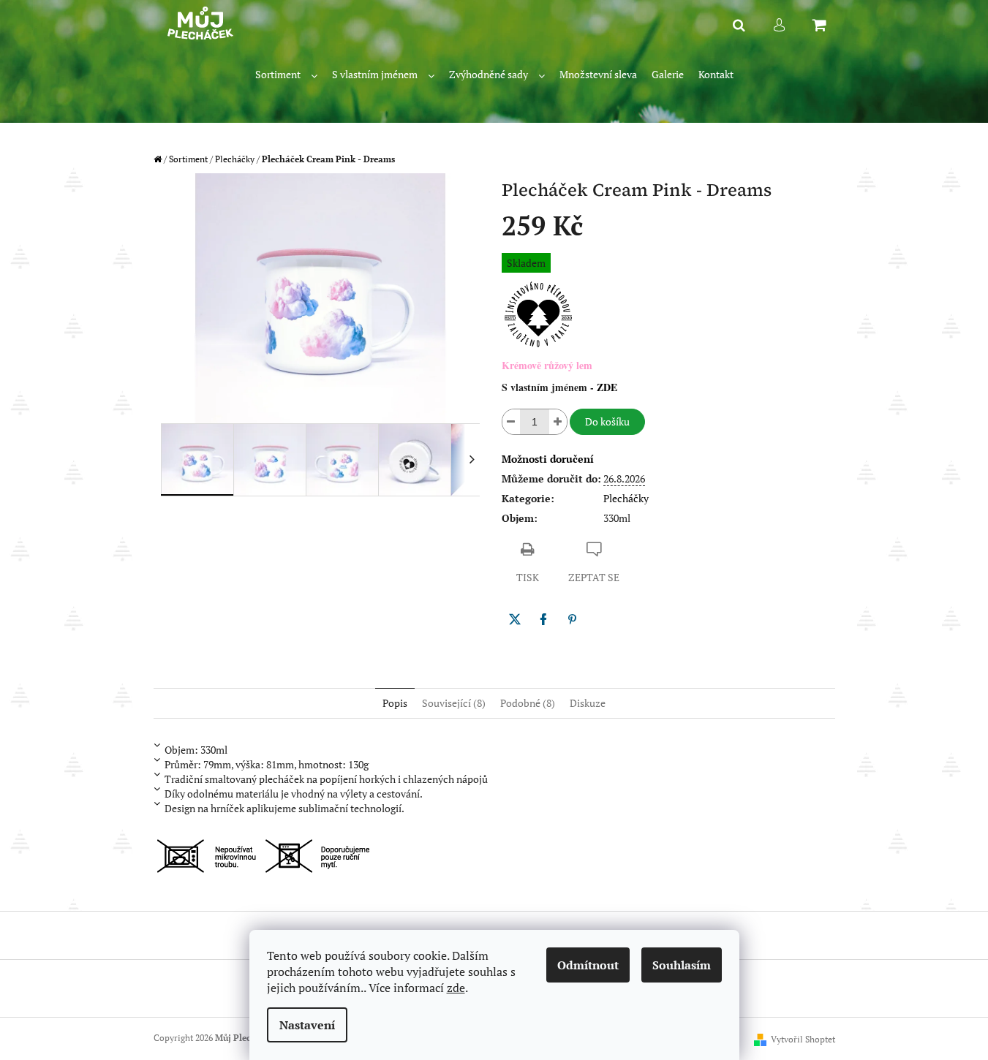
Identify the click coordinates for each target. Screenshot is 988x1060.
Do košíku (607, 421)
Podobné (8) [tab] (527, 703)
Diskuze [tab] (588, 703)
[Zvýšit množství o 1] (558, 421)
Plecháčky (626, 498)
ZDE (607, 387)
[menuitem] (286, 75)
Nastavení (307, 1025)
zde (456, 988)
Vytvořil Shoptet (803, 1039)
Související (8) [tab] (454, 703)
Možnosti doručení (548, 459)
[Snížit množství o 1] (511, 421)
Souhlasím (681, 965)
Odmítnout (588, 965)
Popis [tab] (394, 703)
